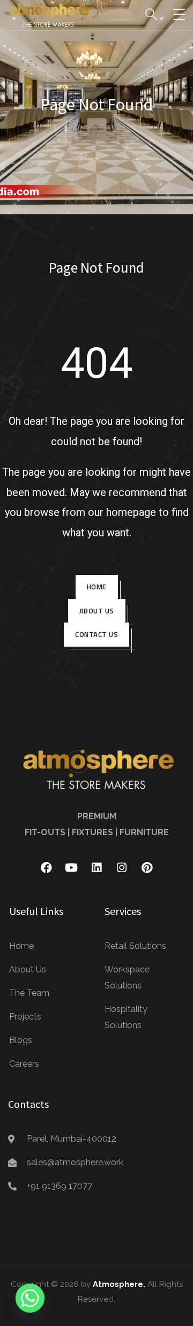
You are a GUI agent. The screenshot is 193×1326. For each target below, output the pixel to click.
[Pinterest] (147, 868)
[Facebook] (46, 868)
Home (97, 586)
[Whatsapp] (30, 1298)
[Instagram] (121, 868)
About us (96, 610)
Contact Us (96, 634)
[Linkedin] (96, 868)
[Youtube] (71, 868)
